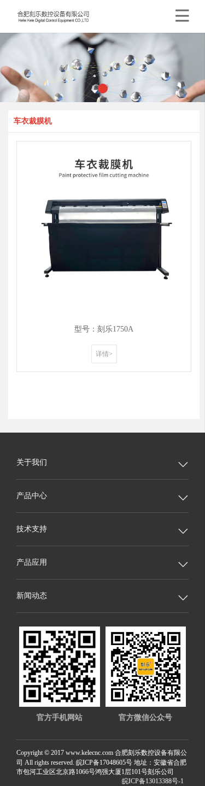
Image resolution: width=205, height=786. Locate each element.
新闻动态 (31, 596)
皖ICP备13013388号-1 (153, 781)
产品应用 (31, 562)
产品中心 (31, 496)
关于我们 (31, 462)
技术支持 (31, 529)
